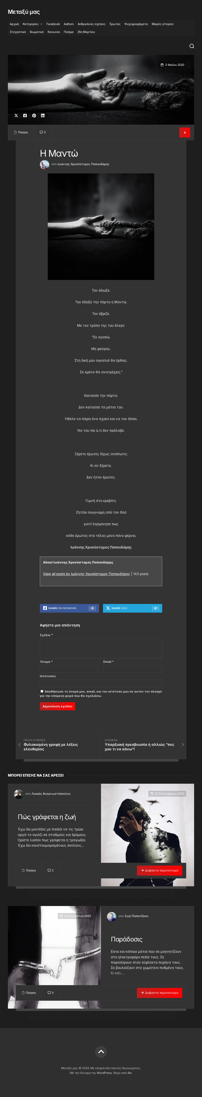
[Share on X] (17, 115)
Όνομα (46, 662)
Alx (130, 1073)
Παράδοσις (126, 939)
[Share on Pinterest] (33, 115)
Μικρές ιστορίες (163, 24)
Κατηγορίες (31, 24)
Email (108, 662)
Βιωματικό (37, 32)
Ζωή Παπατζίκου (136, 916)
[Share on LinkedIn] (42, 115)
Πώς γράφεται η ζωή (47, 817)
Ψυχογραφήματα (136, 24)
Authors (69, 24)
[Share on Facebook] (25, 115)
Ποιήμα (69, 32)
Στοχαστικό (18, 32)
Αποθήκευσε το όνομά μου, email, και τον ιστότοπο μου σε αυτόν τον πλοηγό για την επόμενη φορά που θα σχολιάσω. (101, 694)
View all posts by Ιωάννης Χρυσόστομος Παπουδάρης (86, 574)
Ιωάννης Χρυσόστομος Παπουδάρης (83, 164)
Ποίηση (23, 132)
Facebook (53, 24)
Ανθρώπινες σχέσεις (92, 24)
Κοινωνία (54, 32)
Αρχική (14, 24)
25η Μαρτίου (86, 32)
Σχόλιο (46, 635)
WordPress (104, 1073)
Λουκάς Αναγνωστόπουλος (51, 794)
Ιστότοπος (48, 676)
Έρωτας (115, 24)
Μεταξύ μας (24, 11)
